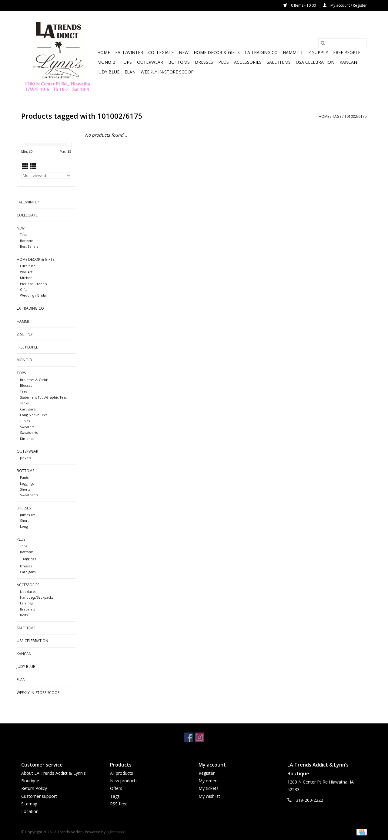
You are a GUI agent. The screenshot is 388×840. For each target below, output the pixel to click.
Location (29, 811)
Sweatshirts (29, 432)
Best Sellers (29, 246)
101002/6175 (355, 116)
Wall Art (26, 272)
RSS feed (119, 804)
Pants (24, 477)
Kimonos (27, 438)
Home (103, 52)
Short (24, 520)
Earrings (26, 603)
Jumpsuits (27, 514)
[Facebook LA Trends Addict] (188, 737)
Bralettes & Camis (34, 379)
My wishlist (209, 796)
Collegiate (161, 52)
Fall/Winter (129, 52)
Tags (336, 116)
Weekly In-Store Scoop (167, 72)
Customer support (39, 796)
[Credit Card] (360, 831)
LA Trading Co (261, 52)
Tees (23, 391)
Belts (24, 615)
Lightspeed (115, 832)
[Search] (322, 43)
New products (124, 781)
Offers (116, 788)
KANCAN (348, 62)
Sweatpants (29, 495)
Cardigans (27, 409)
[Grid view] (25, 166)
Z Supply (318, 52)
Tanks (24, 403)
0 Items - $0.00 (303, 5)
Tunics (25, 421)
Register (207, 773)
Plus (223, 62)
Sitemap (29, 804)
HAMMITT (293, 52)
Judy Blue (108, 72)
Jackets (25, 458)
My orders (209, 781)
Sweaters (27, 426)
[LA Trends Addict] (58, 57)
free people (346, 52)
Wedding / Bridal (33, 295)
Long (24, 526)
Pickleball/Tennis (33, 283)
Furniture (27, 266)
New (184, 52)
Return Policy (34, 788)
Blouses (26, 385)
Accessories (248, 62)
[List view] (33, 166)
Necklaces (28, 591)
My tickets (209, 788)
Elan (130, 72)
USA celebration (315, 62)
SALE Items (279, 62)
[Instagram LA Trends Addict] (199, 737)
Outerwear (150, 62)
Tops (126, 62)
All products (121, 773)
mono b (106, 62)
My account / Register (348, 5)
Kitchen (26, 277)
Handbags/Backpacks (36, 597)
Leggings (27, 483)
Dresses (204, 62)
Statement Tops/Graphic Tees (43, 397)
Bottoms (179, 62)
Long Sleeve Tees (33, 415)
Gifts (23, 289)
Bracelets (27, 609)
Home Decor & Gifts (217, 52)
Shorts (25, 489)
